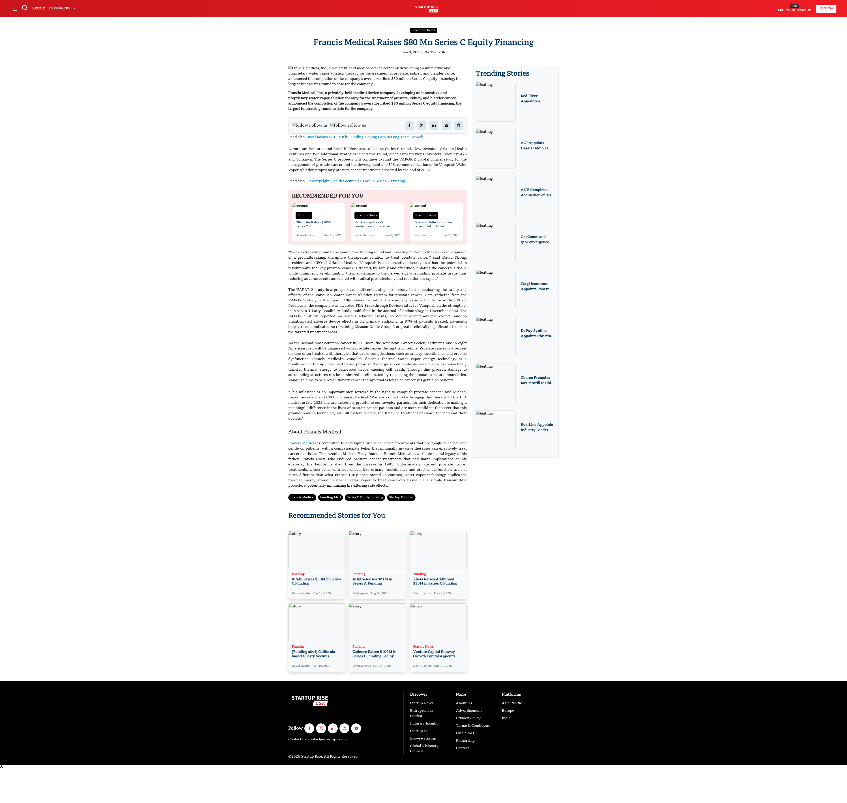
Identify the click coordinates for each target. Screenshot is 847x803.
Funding (304, 215)
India (506, 718)
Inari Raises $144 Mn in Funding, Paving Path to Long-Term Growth (365, 137)
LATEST (38, 8)
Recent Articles (423, 30)
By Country (60, 8)
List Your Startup (794, 8)
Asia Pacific (512, 703)
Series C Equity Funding (365, 497)
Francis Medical (302, 443)
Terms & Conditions (473, 726)
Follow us (318, 125)
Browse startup (423, 738)
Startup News (366, 215)
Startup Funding (401, 497)
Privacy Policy (468, 718)
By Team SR (435, 52)
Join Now (826, 8)
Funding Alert (330, 497)
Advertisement (469, 711)
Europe (508, 711)
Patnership (465, 741)
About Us (464, 703)
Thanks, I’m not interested (22, 800)
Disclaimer (465, 733)
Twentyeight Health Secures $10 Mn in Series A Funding (356, 181)
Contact (462, 748)
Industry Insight (424, 723)
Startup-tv (419, 731)
